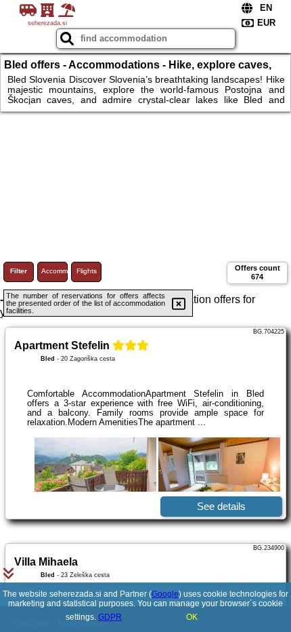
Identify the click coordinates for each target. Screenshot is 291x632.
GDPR (110, 617)
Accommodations (54, 271)
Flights (86, 271)
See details (221, 506)
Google (165, 594)
